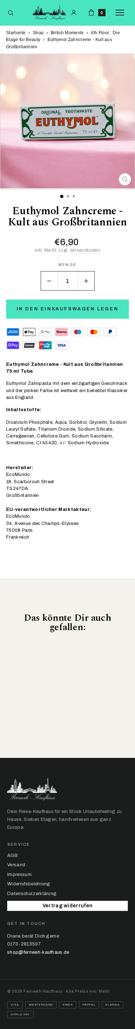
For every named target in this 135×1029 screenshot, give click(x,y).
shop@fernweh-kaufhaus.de (38, 952)
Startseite (16, 32)
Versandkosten (85, 250)
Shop (38, 32)
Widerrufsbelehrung (28, 883)
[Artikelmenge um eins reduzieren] (49, 280)
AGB (12, 855)
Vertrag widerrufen (67, 905)
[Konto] (73, 12)
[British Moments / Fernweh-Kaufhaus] (49, 13)
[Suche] (10, 12)
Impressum (19, 874)
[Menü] (122, 12)
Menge (67, 265)
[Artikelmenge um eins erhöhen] (86, 280)
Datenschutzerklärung (32, 893)
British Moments (67, 32)
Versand (16, 864)
